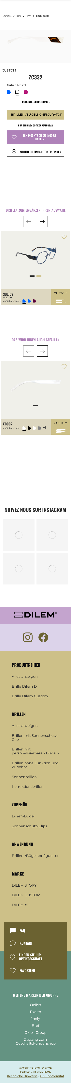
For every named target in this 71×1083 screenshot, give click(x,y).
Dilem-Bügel (23, 816)
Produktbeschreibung (34, 102)
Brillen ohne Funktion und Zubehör (35, 765)
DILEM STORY (24, 886)
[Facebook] (43, 637)
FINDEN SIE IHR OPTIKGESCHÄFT (30, 957)
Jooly (35, 1019)
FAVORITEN (27, 971)
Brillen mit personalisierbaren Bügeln (35, 751)
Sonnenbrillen (24, 777)
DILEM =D (21, 905)
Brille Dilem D (24, 687)
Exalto (35, 1012)
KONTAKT (26, 943)
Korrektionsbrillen (28, 787)
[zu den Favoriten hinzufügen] (64, 237)
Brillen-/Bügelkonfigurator (35, 856)
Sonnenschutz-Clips (29, 826)
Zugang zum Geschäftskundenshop (36, 1041)
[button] (28, 221)
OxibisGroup (35, 1033)
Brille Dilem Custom (30, 696)
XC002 (7, 423)
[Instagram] (28, 637)
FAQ (22, 931)
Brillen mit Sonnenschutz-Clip (35, 738)
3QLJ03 (8, 294)
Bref (35, 1026)
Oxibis (35, 1005)
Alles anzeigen (25, 677)
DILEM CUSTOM (26, 895)
